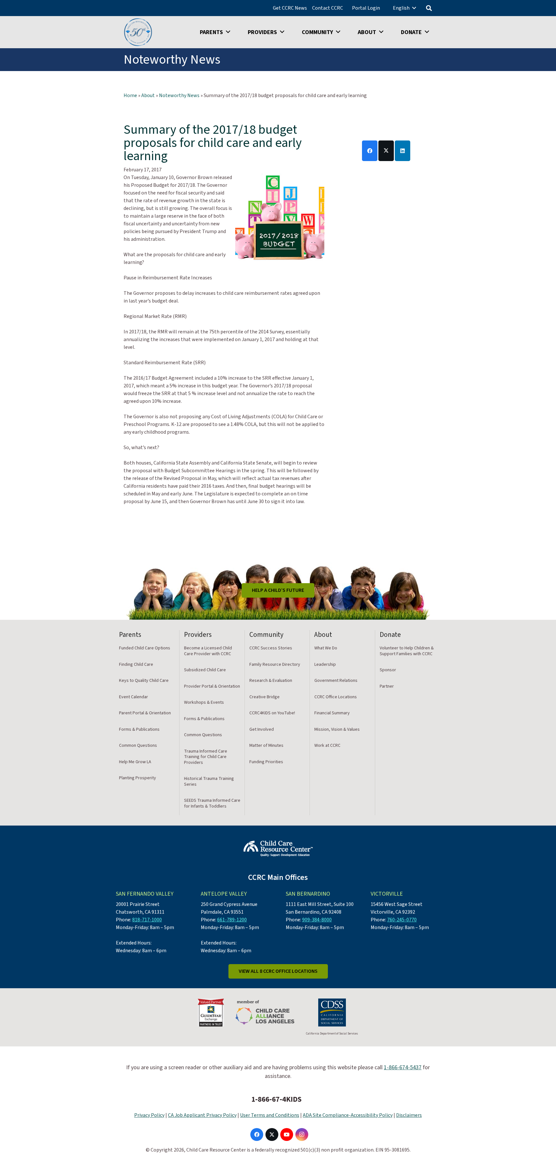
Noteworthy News (179, 95)
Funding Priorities (266, 762)
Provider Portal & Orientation (212, 686)
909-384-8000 (317, 919)
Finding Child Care (136, 664)
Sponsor (388, 670)
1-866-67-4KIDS (276, 1099)
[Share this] (369, 150)
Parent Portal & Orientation (145, 713)
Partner (387, 686)
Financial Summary (332, 713)
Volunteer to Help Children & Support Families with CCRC (407, 651)
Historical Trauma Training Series (209, 781)
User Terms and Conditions (269, 1115)
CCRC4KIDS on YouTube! (272, 713)
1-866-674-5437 (403, 1067)
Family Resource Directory (274, 664)
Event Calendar (133, 697)
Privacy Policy (149, 1115)
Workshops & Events (204, 702)
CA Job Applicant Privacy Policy (202, 1115)
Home (130, 95)
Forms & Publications (139, 729)
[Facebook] (256, 1134)
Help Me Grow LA (135, 762)
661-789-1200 (232, 919)
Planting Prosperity (137, 778)
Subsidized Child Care (205, 670)
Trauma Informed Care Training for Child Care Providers (205, 757)
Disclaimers (409, 1115)
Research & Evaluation (270, 680)
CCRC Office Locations (335, 697)
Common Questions (138, 745)
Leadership (325, 664)
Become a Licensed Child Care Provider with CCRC (208, 651)
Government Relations (335, 680)
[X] (271, 1134)
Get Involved (261, 729)
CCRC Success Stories (270, 648)
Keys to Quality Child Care (144, 680)
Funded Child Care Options (144, 648)
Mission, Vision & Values (337, 729)
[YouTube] (286, 1134)
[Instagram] (301, 1134)
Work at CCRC (327, 745)
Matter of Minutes (266, 745)
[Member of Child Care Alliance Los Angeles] (265, 1012)
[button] (414, 8)
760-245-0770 (402, 919)
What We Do (325, 648)
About (148, 95)
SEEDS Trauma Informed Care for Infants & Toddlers (212, 803)
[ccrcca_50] (138, 32)
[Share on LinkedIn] (402, 150)
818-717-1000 (147, 919)
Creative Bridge (264, 697)
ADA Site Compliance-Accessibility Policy (348, 1115)
